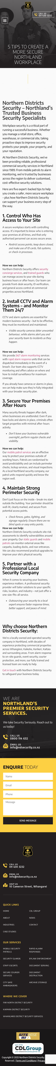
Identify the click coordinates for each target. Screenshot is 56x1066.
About (6, 918)
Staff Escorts (10, 965)
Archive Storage (38, 982)
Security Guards (12, 958)
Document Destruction (36, 974)
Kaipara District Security (16, 1009)
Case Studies (9, 931)
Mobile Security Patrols (11, 950)
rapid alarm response (19, 359)
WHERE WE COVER (15, 996)
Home (6, 911)
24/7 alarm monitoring (28, 355)
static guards (30, 539)
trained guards (36, 272)
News (32, 918)
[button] (5, 20)
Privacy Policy (44, 1060)
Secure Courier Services (11, 974)
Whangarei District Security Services (23, 1016)
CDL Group (34, 911)
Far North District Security (18, 1002)
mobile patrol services (19, 452)
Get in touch (9, 670)
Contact (33, 924)
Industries (8, 924)
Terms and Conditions (26, 1060)
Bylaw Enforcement (40, 958)
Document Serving (39, 965)
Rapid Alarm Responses (36, 950)
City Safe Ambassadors (10, 984)
